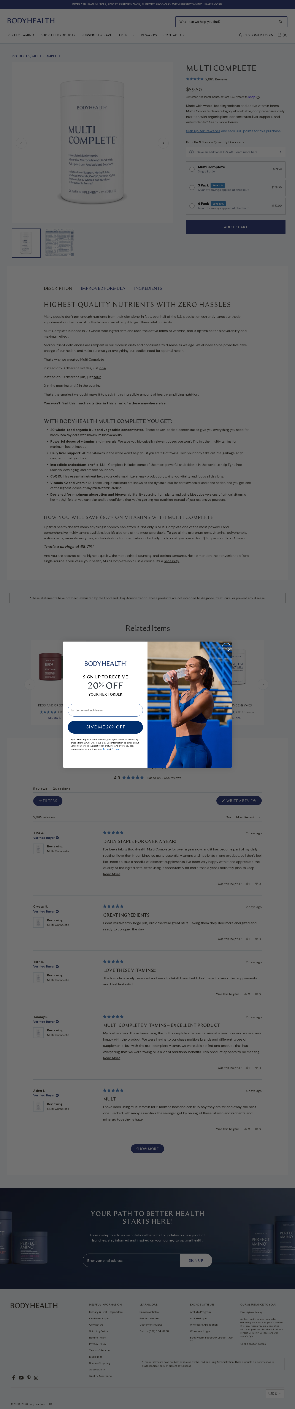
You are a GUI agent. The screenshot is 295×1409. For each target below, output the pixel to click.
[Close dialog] (226, 647)
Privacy (115, 749)
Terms (106, 749)
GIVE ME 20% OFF (105, 727)
